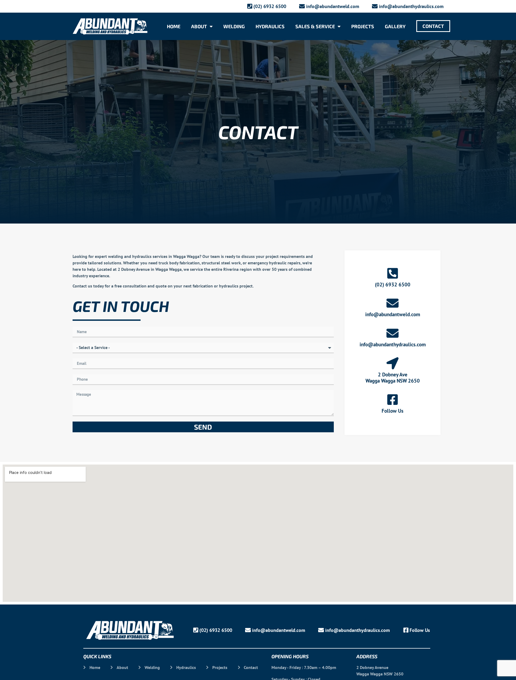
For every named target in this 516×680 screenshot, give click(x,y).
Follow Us (392, 411)
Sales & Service (315, 26)
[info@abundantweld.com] (392, 303)
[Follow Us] (392, 400)
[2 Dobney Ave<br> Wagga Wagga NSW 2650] (392, 363)
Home (173, 26)
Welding (234, 26)
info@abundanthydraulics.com (393, 344)
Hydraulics (270, 26)
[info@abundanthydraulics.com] (392, 333)
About (199, 26)
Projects (362, 26)
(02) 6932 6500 (392, 284)
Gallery (395, 26)
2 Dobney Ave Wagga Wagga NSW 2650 (393, 377)
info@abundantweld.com (392, 314)
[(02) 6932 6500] (392, 273)
